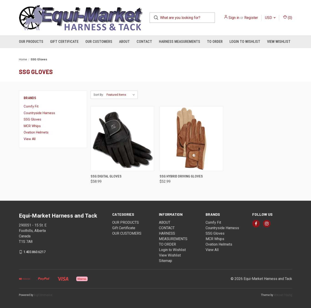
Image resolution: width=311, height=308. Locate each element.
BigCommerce (43, 295)
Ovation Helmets (36, 132)
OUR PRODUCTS (31, 41)
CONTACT (144, 41)
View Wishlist (279, 41)
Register (251, 17)
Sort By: (99, 94)
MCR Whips (32, 126)
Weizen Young (283, 295)
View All (30, 139)
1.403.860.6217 (34, 252)
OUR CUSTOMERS (98, 41)
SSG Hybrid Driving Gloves (181, 176)
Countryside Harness (39, 113)
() (289, 17)
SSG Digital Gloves (106, 176)
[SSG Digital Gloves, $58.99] (122, 138)
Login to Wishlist (244, 41)
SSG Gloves (32, 119)
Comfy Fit (31, 106)
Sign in (234, 17)
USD (269, 17)
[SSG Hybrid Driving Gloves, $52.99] (191, 138)
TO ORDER (215, 41)
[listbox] (122, 95)
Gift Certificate (64, 41)
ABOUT (124, 41)
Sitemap (165, 261)
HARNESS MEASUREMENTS (179, 41)
